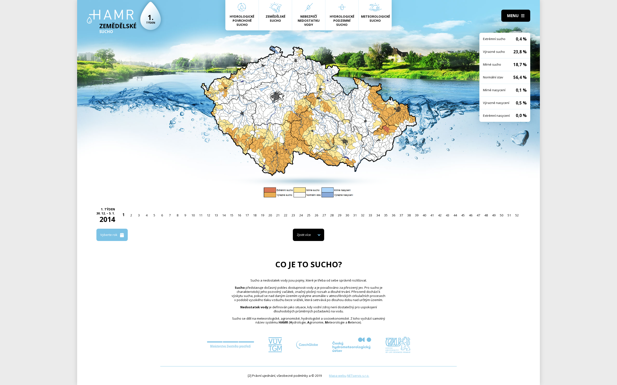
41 (432, 215)
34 (378, 215)
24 (301, 215)
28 (332, 215)
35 (386, 215)
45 (463, 215)
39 (416, 215)
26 (316, 215)
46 (470, 215)
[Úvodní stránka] (110, 17)
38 (409, 215)
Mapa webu (337, 375)
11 (200, 215)
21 (278, 215)
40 (424, 215)
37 (401, 215)
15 (231, 215)
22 (285, 215)
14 (224, 215)
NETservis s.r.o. (358, 375)
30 (347, 215)
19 (262, 215)
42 (440, 215)
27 (324, 215)
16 (239, 215)
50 (501, 215)
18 (254, 215)
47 (478, 215)
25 (308, 215)
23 (293, 215)
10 (193, 215)
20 (270, 215)
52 (517, 215)
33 (370, 215)
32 (362, 215)
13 (216, 215)
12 (208, 215)
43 (447, 215)
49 (494, 215)
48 (486, 215)
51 (509, 215)
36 (393, 215)
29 (339, 215)
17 (247, 215)
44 (455, 215)
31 (355, 215)
